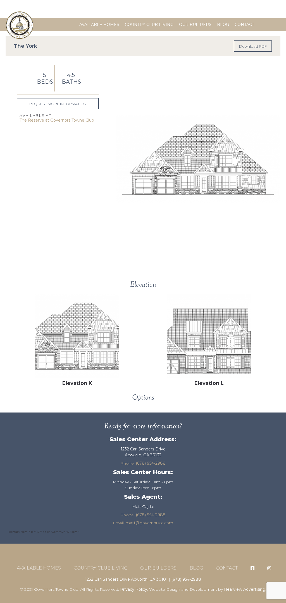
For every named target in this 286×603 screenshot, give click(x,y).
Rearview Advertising (244, 589)
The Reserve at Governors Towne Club (57, 120)
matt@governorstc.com (149, 522)
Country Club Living (149, 24)
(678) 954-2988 (151, 463)
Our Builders (195, 24)
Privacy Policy (133, 589)
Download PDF (253, 46)
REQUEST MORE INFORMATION (58, 104)
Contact (244, 24)
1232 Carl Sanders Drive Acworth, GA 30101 (126, 579)
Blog (223, 24)
